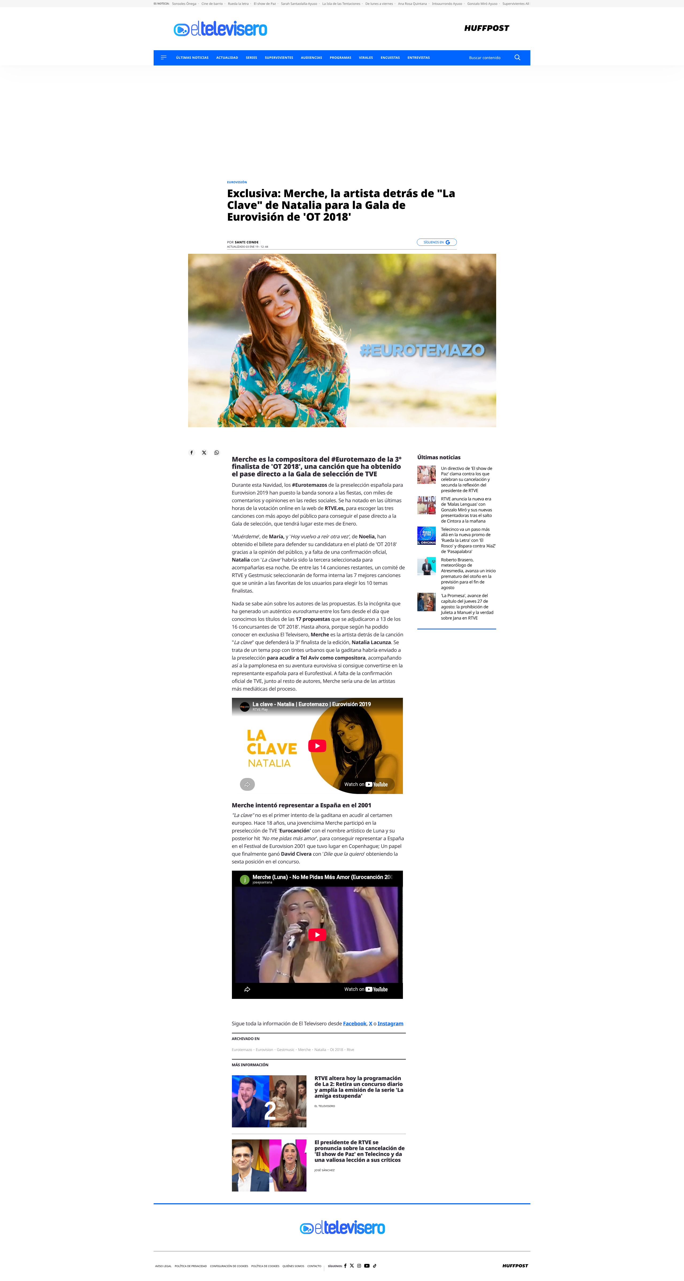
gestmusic (285, 1049)
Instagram (390, 1023)
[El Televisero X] (352, 1266)
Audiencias (311, 57)
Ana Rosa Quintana (413, 3)
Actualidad (227, 57)
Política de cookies (265, 1266)
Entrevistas (419, 57)
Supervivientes (279, 57)
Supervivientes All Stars (520, 3)
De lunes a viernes (380, 3)
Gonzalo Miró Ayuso (482, 3)
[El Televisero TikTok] (374, 1266)
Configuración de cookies (229, 1266)
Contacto (314, 1266)
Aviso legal (163, 1266)
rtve (350, 1049)
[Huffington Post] (487, 28)
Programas (340, 57)
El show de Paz (265, 3)
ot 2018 (336, 1049)
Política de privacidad (191, 1266)
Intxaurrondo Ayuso (447, 3)
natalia (320, 1049)
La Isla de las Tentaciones (341, 3)
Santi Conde (247, 242)
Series (251, 57)
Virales (366, 57)
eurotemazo (242, 1049)
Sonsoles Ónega (184, 3)
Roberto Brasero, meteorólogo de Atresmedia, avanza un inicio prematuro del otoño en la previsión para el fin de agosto (468, 573)
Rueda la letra (239, 3)
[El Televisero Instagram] (359, 1266)
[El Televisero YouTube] (367, 1266)
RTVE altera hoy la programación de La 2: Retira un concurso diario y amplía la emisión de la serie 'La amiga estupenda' (358, 1086)
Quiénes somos (293, 1266)
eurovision (264, 1049)
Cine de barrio (212, 3)
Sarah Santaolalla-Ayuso (299, 3)
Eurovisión (237, 182)
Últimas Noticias (192, 57)
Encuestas (390, 57)
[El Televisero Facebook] (345, 1266)
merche (304, 1049)
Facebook (354, 1023)
